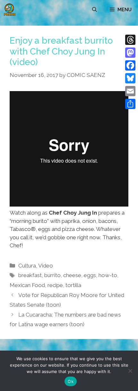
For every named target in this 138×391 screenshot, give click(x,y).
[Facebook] (130, 65)
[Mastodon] (130, 52)
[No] (130, 371)
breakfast (30, 275)
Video (45, 265)
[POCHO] (9, 9)
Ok (70, 381)
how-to (108, 275)
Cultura (27, 265)
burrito (52, 275)
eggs (90, 275)
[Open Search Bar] (94, 9)
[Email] (130, 91)
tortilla (73, 285)
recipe (55, 285)
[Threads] (130, 39)
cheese (72, 275)
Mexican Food (27, 285)
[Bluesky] (130, 78)
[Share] (130, 104)
